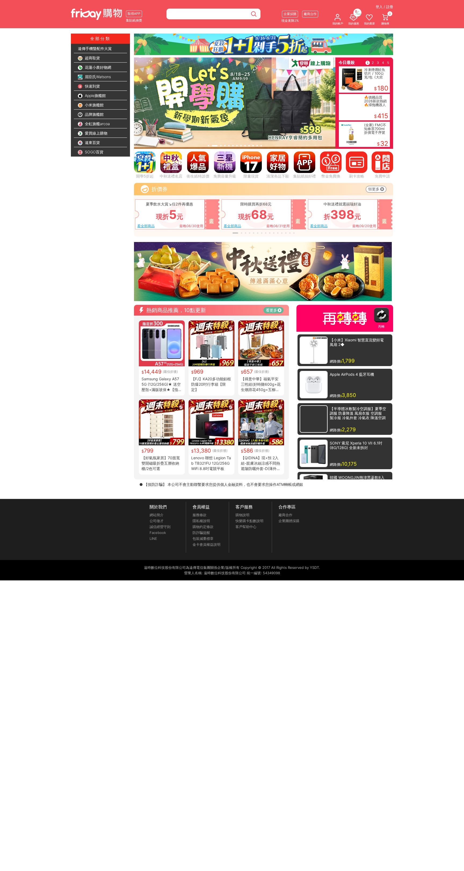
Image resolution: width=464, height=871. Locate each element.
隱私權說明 (201, 521)
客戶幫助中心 (245, 527)
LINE (153, 538)
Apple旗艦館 (95, 95)
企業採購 (290, 14)
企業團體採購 (288, 521)
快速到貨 (92, 86)
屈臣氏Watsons (97, 76)
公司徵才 (157, 521)
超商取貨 (92, 58)
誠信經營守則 (160, 527)
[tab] (208, 145)
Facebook (158, 532)
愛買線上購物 (95, 133)
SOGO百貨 (93, 152)
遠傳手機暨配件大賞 (95, 48)
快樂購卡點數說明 (249, 521)
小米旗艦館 (94, 105)
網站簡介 (157, 515)
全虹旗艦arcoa (97, 123)
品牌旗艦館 (94, 114)
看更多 (271, 310)
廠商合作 (285, 515)
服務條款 (199, 515)
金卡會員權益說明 (206, 544)
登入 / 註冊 (384, 7)
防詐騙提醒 (201, 532)
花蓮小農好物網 (97, 67)
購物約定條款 (203, 527)
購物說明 (242, 515)
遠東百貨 (92, 142)
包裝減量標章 (203, 538)
